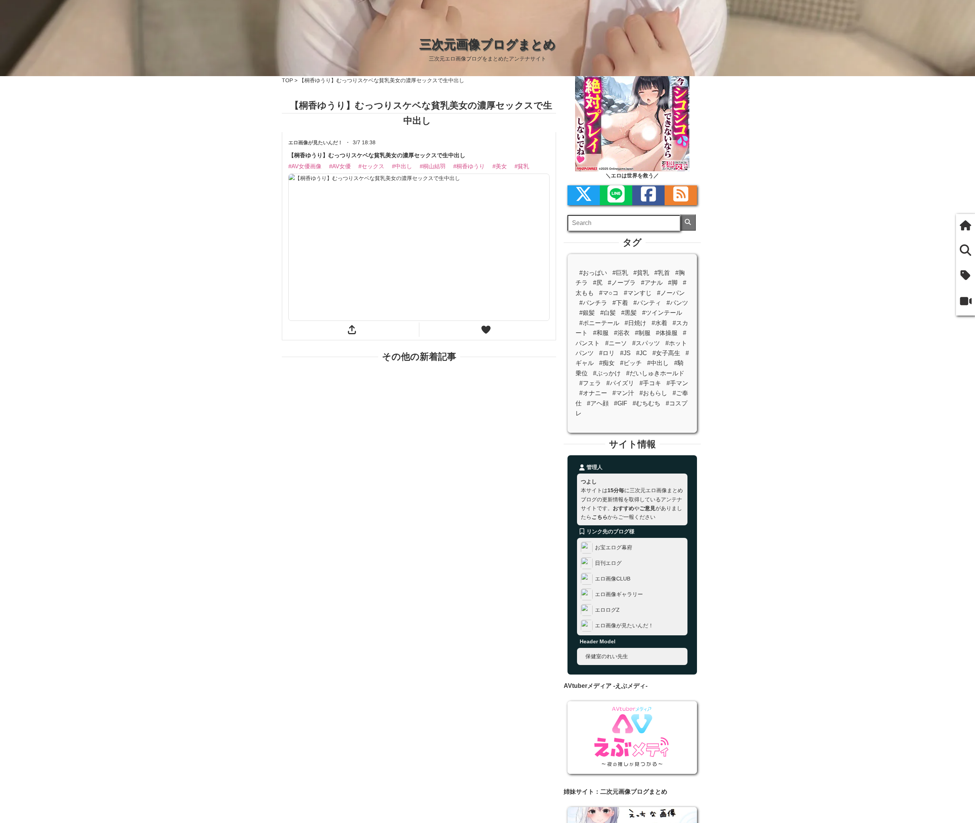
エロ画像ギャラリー (619, 594)
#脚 (673, 282)
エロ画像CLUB (612, 579)
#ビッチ (631, 363)
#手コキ (650, 383)
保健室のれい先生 (606, 656)
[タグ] (965, 275)
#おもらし (653, 393)
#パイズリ (620, 383)
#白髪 (608, 312)
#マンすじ (638, 293)
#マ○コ (609, 293)
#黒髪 (629, 312)
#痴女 (607, 363)
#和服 (601, 333)
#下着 (620, 303)
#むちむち (646, 403)
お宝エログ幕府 (613, 547)
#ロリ (607, 353)
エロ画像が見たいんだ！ (624, 625)
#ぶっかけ (607, 373)
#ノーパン (671, 293)
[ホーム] (965, 226)
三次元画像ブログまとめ (487, 44)
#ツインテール (662, 312)
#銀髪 (587, 312)
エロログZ (607, 610)
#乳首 (662, 273)
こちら (599, 517)
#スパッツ (646, 343)
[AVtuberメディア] (965, 301)
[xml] (583, 195)
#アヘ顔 (598, 403)
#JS (625, 353)
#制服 (643, 333)
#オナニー (593, 393)
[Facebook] (648, 195)
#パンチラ (593, 303)
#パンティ (647, 303)
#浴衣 (622, 333)
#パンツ (677, 303)
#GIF (620, 403)
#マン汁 (623, 393)
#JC (641, 353)
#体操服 (667, 333)
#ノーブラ (622, 282)
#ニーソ (616, 343)
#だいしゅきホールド (655, 373)
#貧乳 (641, 273)
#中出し (658, 363)
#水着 (659, 323)
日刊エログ (608, 563)
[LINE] (616, 195)
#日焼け (635, 323)
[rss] (681, 195)
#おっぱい (593, 273)
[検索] (688, 222)
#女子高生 (666, 353)
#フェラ (590, 383)
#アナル (652, 282)
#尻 (598, 282)
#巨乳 (620, 273)
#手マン (677, 383)
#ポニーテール (599, 323)
